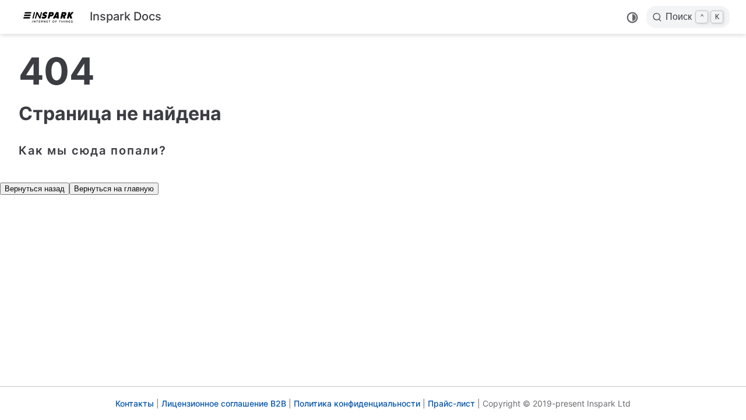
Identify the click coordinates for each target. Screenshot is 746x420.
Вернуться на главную (114, 188)
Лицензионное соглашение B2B (223, 403)
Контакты (134, 403)
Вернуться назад (35, 188)
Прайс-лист (451, 403)
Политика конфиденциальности (357, 403)
